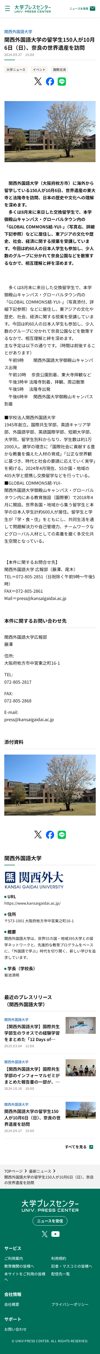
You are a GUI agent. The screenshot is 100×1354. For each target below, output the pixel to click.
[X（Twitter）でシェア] (38, 81)
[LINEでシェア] (62, 81)
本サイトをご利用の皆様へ (24, 1276)
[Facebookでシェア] (50, 81)
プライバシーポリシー (70, 1304)
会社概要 (11, 1304)
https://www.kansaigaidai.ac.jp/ (32, 903)
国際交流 (59, 69)
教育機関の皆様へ (19, 1266)
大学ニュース (15, 69)
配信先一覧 (60, 1273)
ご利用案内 (13, 1258)
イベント (39, 69)
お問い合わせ (15, 1329)
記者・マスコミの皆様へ (71, 1266)
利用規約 (58, 1258)
